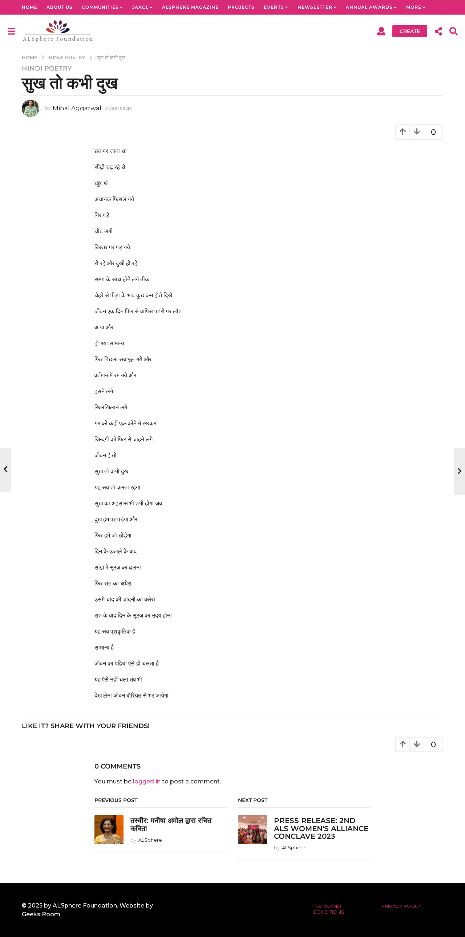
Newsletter (315, 7)
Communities (100, 7)
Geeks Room (41, 914)
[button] (11, 31)
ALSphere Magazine (190, 7)
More (413, 7)
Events (274, 7)
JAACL (140, 7)
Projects (241, 7)
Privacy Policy (401, 906)
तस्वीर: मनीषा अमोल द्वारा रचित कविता (170, 824)
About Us (59, 7)
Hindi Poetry (47, 68)
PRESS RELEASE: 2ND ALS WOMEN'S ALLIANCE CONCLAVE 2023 (321, 828)
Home (29, 7)
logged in (147, 781)
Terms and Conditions (328, 909)
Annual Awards (369, 7)
